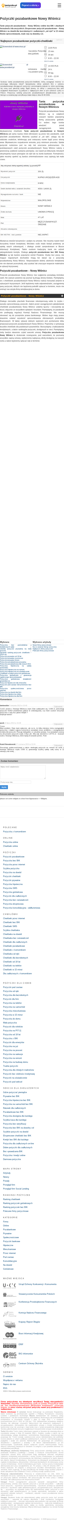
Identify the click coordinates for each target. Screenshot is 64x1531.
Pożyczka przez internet (14, 864)
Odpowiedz (58, 707)
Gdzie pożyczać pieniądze (15, 1092)
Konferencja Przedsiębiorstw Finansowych (38, 1302)
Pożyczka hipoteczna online (10, 694)
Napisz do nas (9, 1384)
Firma (5, 1221)
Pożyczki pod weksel (12, 1082)
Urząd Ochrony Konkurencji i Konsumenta (37, 1284)
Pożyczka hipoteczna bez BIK (16, 1100)
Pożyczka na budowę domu (15, 1062)
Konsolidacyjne (10, 1261)
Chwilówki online (10, 846)
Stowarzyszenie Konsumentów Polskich (37, 1294)
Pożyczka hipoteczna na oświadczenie (14, 671)
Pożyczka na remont (12, 1058)
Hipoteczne (8, 1245)
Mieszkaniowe (9, 1249)
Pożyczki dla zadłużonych (15, 896)
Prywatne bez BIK (11, 1096)
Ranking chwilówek (11, 1199)
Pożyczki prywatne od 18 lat (10, 656)
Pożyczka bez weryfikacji (14, 1124)
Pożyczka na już (10, 1046)
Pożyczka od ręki (11, 991)
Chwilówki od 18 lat (11, 962)
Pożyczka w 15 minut (13, 1015)
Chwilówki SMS (10, 926)
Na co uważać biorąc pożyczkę (45, 647)
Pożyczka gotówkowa (13, 892)
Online (6, 1225)
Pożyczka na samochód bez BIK (18, 1104)
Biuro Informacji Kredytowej (31, 1333)
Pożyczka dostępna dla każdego (17, 1116)
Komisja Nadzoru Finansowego (32, 1313)
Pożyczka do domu (12, 1019)
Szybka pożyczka (11, 868)
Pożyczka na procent (12, 1050)
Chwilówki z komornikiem (14, 950)
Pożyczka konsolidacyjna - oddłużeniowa (21, 908)
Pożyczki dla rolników (13, 1026)
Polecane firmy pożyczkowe (43, 651)
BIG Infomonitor (26, 1354)
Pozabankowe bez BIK (13, 1112)
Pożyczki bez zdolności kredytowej (19, 1074)
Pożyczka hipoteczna (13, 884)
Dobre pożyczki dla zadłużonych (17, 1147)
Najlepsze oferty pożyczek (43, 649)
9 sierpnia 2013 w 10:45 (18, 705)
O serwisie (8, 1376)
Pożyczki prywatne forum (9, 660)
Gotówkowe (8, 1269)
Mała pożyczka (10, 1023)
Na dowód (7, 1265)
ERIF (21, 1344)
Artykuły (7, 1173)
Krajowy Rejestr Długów (29, 1322)
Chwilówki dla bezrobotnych (15, 958)
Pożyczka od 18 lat (12, 1034)
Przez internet (9, 1253)
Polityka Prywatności (31, 1519)
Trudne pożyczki (10, 1066)
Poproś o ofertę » (30, 5)
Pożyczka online (10, 842)
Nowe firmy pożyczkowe (42, 645)
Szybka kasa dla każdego (14, 1120)
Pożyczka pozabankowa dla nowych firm (15, 664)
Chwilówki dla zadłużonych (15, 942)
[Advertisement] (32, 493)
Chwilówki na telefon (12, 965)
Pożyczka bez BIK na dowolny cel (18, 1128)
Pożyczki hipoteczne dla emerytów (13, 683)
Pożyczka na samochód (14, 1007)
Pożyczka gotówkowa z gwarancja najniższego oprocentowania (15, 676)
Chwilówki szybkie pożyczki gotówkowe (15, 673)
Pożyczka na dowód (12, 872)
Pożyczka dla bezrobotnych (15, 995)
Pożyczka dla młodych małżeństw (18, 1070)
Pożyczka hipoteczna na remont (12, 670)
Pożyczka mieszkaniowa (14, 1011)
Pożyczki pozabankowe (13, 856)
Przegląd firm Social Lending (16, 1189)
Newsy (6, 1177)
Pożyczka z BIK (10, 1038)
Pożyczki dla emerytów (13, 1042)
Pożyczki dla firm (11, 999)
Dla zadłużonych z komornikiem (17, 973)
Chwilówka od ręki (11, 954)
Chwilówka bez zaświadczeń (16, 938)
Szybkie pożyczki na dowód (15, 1132)
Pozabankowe (9, 1229)
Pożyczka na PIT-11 (12, 1030)
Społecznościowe (11, 1237)
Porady (6, 1181)
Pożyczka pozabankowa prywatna (13, 662)
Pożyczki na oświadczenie (15, 1078)
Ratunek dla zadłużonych (14, 1108)
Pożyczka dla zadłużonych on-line (18, 1143)
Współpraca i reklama (13, 1380)
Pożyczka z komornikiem (14, 831)
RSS (5, 1388)
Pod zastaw (8, 1257)
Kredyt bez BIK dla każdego (15, 1139)
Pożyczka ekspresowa (13, 904)
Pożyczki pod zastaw (12, 987)
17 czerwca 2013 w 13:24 (25, 744)
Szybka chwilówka (11, 930)
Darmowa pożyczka (12, 1159)
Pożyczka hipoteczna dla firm (11, 696)
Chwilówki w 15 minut (12, 969)
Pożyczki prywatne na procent (11, 658)
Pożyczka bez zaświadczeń (15, 900)
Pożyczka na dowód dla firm (10, 692)
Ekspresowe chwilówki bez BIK (17, 1135)
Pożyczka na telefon (12, 1003)
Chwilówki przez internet (14, 918)
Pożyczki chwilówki (12, 876)
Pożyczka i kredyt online (14, 1155)
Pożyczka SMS (10, 888)
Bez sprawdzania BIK (13, 1151)
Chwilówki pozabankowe (14, 946)
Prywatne (7, 1233)
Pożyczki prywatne (11, 880)
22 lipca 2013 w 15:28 (13, 723)
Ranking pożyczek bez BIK (15, 1207)
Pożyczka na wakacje (13, 1054)
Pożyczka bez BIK (11, 860)
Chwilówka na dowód (12, 934)
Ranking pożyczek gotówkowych (17, 1203)
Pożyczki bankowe (11, 1241)
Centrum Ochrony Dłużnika (31, 1363)
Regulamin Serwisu (15, 1519)
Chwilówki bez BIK (11, 922)
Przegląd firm (9, 1185)
